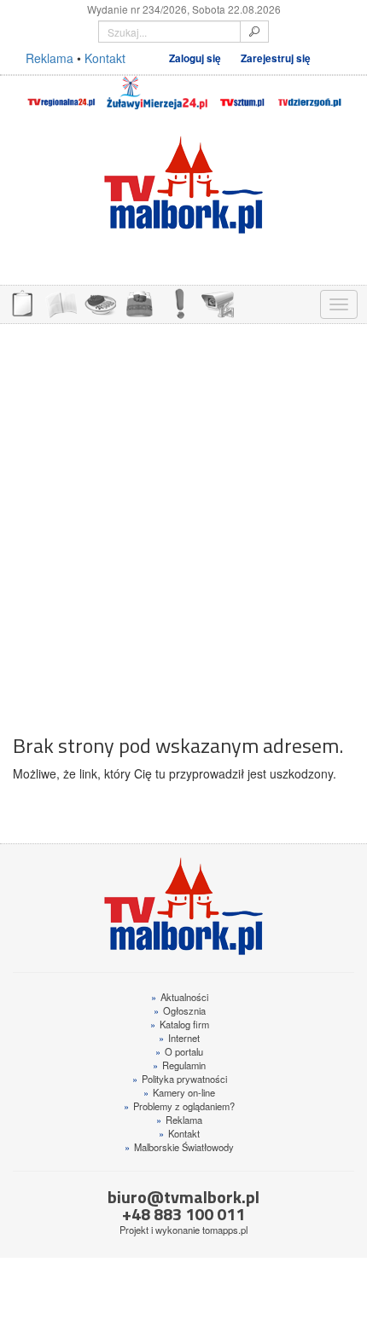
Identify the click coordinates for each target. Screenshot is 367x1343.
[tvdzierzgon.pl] (309, 93)
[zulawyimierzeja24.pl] (157, 93)
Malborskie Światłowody (179, 1147)
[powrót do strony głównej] (183, 185)
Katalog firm (179, 1024)
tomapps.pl (225, 1229)
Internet (179, 1038)
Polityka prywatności (179, 1078)
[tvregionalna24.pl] (61, 93)
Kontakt (104, 58)
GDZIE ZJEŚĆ (100, 302)
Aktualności (179, 997)
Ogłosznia (180, 1010)
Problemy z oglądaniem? (179, 1106)
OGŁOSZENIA (21, 302)
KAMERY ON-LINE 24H (217, 302)
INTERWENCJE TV (178, 302)
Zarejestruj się (276, 58)
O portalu (179, 1051)
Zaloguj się (195, 58)
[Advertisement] (183, 520)
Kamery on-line (179, 1092)
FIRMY (60, 302)
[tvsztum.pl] (242, 93)
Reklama (49, 58)
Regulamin (179, 1065)
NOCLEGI (139, 302)
